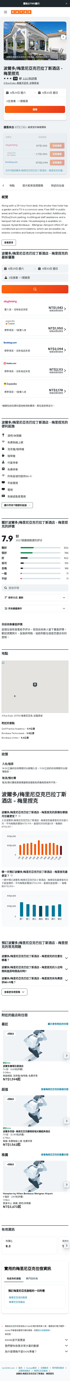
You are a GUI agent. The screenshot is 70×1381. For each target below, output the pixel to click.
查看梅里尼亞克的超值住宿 (54, 1089)
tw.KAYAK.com (8, 1368)
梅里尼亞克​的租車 (18, 1297)
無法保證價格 (44, 1330)
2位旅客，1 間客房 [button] (17, 101)
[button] (66, 3)
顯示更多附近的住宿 (58, 1023)
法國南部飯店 (24, 1371)
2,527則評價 (30, 78)
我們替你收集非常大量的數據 (22, 1345)
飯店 (20, 1368)
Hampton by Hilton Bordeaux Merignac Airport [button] (28, 1193)
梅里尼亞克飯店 (17, 1302)
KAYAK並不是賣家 (15, 1340)
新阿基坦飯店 (58, 1368)
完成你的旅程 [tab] (14, 1278)
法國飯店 (44, 1368)
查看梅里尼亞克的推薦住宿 (54, 1154)
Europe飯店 (31, 1368)
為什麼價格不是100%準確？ (21, 1351)
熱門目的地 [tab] (32, 1278)
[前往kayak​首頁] (21, 12)
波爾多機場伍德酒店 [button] (13, 1066)
